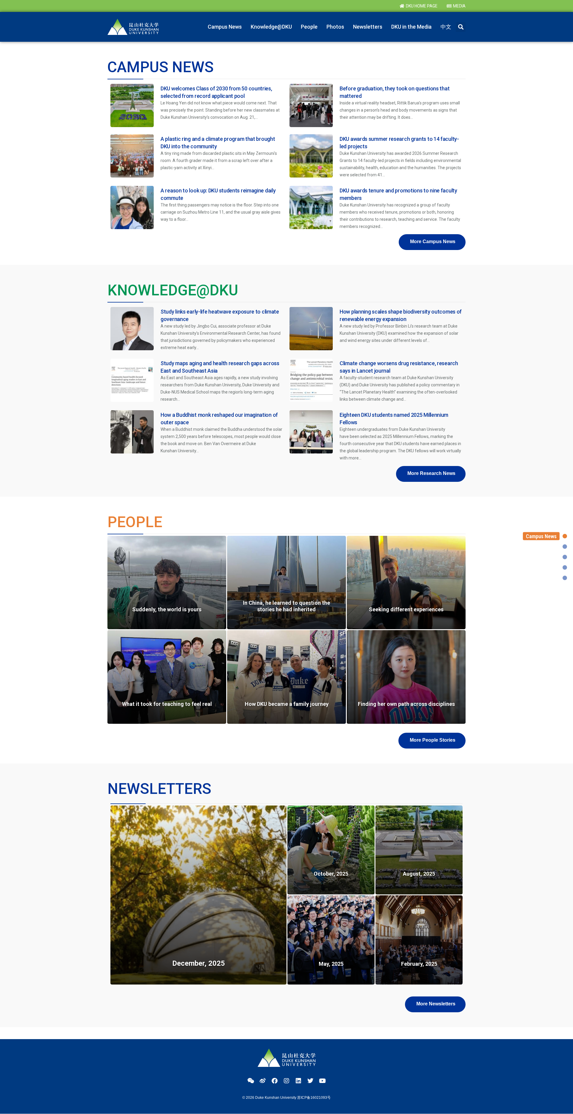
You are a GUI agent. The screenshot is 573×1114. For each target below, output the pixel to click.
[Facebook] (275, 1081)
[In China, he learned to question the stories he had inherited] (286, 582)
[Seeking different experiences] (406, 582)
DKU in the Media (411, 27)
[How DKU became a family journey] (286, 677)
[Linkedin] (298, 1081)
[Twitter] (310, 1081)
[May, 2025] (331, 940)
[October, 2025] (331, 850)
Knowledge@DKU (271, 27)
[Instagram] (286, 1081)
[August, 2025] (419, 850)
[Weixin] (251, 1081)
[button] (461, 27)
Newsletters (367, 27)
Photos (335, 27)
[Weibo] (263, 1081)
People (309, 27)
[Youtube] (322, 1081)
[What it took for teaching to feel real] (166, 677)
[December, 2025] (198, 895)
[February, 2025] (419, 940)
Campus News (225, 27)
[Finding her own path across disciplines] (406, 677)
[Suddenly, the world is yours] (166, 582)
